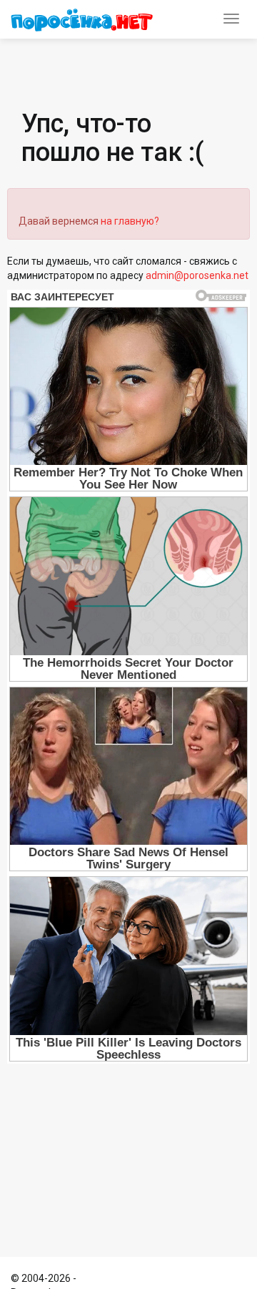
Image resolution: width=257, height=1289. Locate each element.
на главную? (130, 221)
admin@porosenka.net (197, 275)
